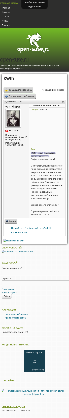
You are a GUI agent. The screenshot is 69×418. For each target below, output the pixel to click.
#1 (63, 102)
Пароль (6, 278)
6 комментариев (19, 232)
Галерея (6, 25)
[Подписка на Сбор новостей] (17, 251)
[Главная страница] (33, 52)
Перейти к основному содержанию (34, 4)
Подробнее (31, 228)
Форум (5, 21)
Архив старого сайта (15, 318)
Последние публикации (16, 314)
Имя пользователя (12, 268)
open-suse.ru (14, 60)
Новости (6, 12)
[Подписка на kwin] (14, 240)
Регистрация (8, 289)
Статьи (5, 16)
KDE (33, 153)
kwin (40, 153)
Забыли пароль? (10, 292)
